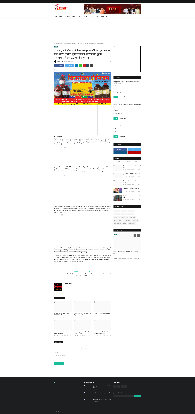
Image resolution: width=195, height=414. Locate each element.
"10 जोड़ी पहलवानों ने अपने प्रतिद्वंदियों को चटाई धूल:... (132, 166)
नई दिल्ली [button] (67, 16)
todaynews (131, 211)
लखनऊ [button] (73, 16)
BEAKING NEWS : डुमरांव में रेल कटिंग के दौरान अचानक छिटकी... (102, 400)
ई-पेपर (102, 16)
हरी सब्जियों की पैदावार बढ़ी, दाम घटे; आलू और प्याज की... (131, 181)
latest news (117, 211)
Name (55, 346)
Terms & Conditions (135, 410)
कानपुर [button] (60, 16)
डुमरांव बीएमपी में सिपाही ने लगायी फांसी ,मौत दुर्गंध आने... (101, 387)
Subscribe (137, 396)
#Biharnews (117, 217)
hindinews (124, 211)
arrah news (135, 220)
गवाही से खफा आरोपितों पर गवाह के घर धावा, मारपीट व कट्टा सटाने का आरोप (97, 274)
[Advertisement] (97, 29)
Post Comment (59, 364)
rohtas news (125, 217)
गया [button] (92, 16)
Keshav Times (60, 61)
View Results (123, 97)
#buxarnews (130, 214)
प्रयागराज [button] (86, 16)
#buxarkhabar (127, 220)
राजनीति (61, 43)
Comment (56, 352)
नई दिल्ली (57, 43)
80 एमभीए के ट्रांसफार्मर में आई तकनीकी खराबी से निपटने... (132, 196)
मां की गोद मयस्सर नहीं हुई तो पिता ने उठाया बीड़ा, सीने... (131, 174)
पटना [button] (107, 16)
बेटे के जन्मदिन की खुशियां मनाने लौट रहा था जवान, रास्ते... (131, 189)
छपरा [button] (97, 16)
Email (85, 346)
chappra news (117, 223)
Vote (116, 97)
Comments (58, 342)
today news (132, 217)
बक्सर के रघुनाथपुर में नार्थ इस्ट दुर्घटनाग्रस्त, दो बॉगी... (101, 393)
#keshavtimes (132, 223)
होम (56, 16)
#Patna (124, 223)
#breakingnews (117, 220)
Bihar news (116, 214)
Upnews (123, 214)
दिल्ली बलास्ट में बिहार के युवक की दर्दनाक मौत (125, 251)
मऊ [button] (79, 16)
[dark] (140, 1)
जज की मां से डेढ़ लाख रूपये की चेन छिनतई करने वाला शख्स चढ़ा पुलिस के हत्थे (68, 274)
